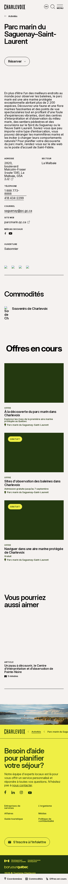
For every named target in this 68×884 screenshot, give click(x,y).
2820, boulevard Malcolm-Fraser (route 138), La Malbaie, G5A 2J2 (15, 171)
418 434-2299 (14, 198)
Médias (42, 813)
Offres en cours (58, 878)
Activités (12, 16)
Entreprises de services (12, 807)
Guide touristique (13, 819)
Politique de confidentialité (46, 820)
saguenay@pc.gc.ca (18, 210)
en (46, 7)
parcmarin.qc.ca (15, 222)
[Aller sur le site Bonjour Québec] (16, 867)
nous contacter (22, 785)
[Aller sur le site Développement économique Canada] (22, 861)
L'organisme (45, 806)
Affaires (8, 813)
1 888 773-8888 (11, 192)
